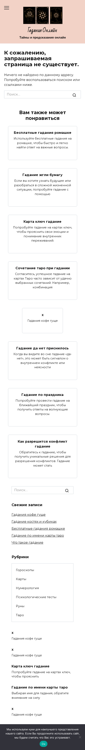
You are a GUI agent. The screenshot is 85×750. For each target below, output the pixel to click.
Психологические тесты (36, 597)
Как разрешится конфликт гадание (42, 443)
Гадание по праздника (42, 395)
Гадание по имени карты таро (38, 536)
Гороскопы (25, 570)
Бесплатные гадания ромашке (42, 133)
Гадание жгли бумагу (42, 175)
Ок (43, 743)
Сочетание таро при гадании (42, 268)
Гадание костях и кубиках (34, 522)
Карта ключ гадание (42, 221)
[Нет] (80, 737)
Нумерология (27, 588)
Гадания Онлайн (42, 30)
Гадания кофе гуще (29, 515)
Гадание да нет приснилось (42, 348)
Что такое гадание (27, 542)
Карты (21, 579)
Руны (20, 606)
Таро (20, 615)
